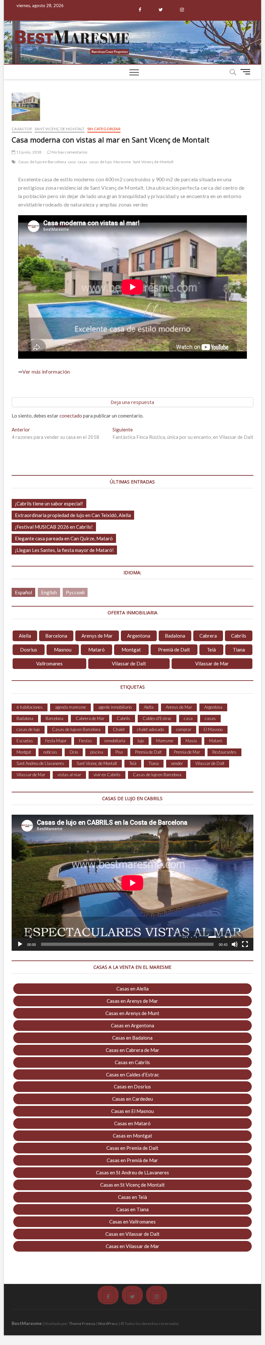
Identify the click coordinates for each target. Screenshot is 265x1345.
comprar (183, 729)
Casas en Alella (132, 988)
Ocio (73, 752)
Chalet (119, 729)
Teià (211, 649)
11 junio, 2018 (28, 152)
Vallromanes (49, 663)
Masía (191, 740)
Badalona (175, 636)
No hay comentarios (69, 152)
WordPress (108, 1323)
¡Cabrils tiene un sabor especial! (49, 503)
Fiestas (85, 740)
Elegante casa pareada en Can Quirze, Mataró (64, 538)
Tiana (239, 649)
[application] (132, 883)
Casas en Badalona (132, 1038)
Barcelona (56, 636)
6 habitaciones (29, 707)
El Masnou (213, 729)
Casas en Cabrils (132, 1062)
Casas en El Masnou (132, 1111)
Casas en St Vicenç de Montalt (132, 1185)
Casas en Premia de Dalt (132, 1148)
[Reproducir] (20, 944)
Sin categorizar (104, 128)
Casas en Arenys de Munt (132, 1013)
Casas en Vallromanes (132, 1221)
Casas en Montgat (132, 1135)
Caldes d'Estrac (157, 718)
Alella (25, 636)
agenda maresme (70, 707)
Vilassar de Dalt (129, 663)
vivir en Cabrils (107, 774)
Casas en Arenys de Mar (132, 1001)
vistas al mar (69, 774)
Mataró (96, 649)
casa (72, 161)
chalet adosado (150, 729)
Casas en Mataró (132, 1123)
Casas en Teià (132, 1197)
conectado (70, 415)
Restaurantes (224, 752)
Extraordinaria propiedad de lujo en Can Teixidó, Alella (73, 515)
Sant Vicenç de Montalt (59, 128)
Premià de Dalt (174, 649)
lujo (141, 740)
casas (83, 161)
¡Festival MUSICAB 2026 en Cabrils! (54, 527)
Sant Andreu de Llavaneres (40, 763)
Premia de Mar (187, 752)
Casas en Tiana (132, 1209)
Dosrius (28, 649)
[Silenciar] (234, 944)
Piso (119, 752)
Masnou (62, 649)
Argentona (138, 636)
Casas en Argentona (132, 1025)
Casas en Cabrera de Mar (132, 1050)
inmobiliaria (114, 740)
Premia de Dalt (148, 752)
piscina (96, 752)
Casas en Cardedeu (132, 1099)
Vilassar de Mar (212, 663)
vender (177, 763)
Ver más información (46, 371)
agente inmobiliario (115, 707)
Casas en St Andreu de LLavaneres (132, 1172)
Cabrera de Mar (90, 718)
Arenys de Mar (97, 636)
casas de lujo (100, 161)
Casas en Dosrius (132, 1086)
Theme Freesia (82, 1323)
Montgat (131, 649)
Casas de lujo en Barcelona (42, 161)
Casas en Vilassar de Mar (132, 1246)
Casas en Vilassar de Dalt (132, 1234)
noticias (50, 752)
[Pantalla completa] (245, 944)
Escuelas (24, 740)
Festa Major (56, 740)
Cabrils (238, 636)
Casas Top (22, 128)
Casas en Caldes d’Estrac (132, 1074)
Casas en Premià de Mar (132, 1160)
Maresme (122, 161)
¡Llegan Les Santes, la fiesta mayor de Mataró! (64, 550)
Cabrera (208, 636)
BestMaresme (27, 1323)
